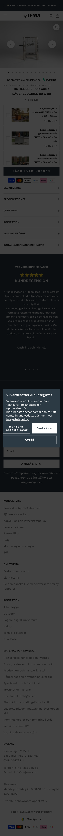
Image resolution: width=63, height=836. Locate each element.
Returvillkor (12, 533)
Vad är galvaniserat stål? (20, 732)
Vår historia (11, 577)
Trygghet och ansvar (17, 689)
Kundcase (10, 639)
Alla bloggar (12, 607)
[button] (31, 819)
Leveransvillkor (14, 527)
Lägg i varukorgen (31, 171)
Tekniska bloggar (15, 632)
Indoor (8, 626)
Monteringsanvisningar (19, 546)
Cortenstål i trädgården (20, 696)
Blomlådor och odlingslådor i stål (26, 702)
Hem (5, 85)
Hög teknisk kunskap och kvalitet (26, 657)
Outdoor (9, 613)
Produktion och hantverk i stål (24, 670)
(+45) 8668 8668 (26, 767)
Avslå (29, 439)
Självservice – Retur (17, 514)
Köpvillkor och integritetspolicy (25, 520)
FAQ (6, 540)
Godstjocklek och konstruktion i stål (28, 664)
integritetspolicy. (17, 419)
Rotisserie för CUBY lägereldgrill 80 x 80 (30, 85)
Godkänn (44, 428)
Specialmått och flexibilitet (22, 683)
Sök (6, 552)
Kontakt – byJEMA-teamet (22, 508)
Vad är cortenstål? (16, 726)
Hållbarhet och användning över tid (28, 676)
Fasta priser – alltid (17, 571)
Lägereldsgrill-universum (20, 620)
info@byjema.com (26, 772)
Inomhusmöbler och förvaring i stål (28, 719)
